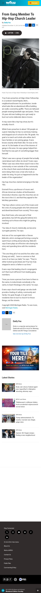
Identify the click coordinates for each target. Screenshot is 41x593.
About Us (7, 546)
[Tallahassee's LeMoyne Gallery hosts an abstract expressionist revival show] (8, 403)
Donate (34, 3)
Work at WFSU (8, 550)
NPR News (19, 384)
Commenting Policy (10, 567)
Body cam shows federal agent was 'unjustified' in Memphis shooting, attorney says (27, 389)
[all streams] (38, 590)
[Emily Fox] (6, 324)
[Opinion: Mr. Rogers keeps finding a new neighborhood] (8, 433)
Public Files (7, 563)
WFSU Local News (21, 399)
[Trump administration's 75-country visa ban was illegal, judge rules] (8, 418)
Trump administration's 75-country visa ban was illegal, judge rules (25, 420)
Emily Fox (7, 23)
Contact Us (7, 554)
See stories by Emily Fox (22, 334)
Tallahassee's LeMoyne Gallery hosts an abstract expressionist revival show (27, 404)
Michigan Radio (12, 308)
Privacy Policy (8, 559)
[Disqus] (20, 494)
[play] (3, 590)
